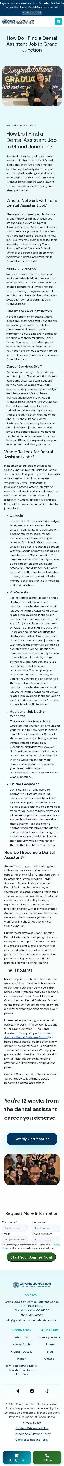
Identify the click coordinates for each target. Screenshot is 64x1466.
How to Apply (21, 1344)
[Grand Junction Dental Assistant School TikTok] (47, 1390)
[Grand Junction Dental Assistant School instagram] (17, 1390)
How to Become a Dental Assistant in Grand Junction (21, 1370)
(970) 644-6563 (32, 1315)
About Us (21, 1337)
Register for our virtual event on (32, 5)
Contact (50, 1358)
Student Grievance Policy (32, 1428)
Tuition (21, 1358)
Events (50, 1344)
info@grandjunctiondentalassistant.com (32, 1320)
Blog (50, 1351)
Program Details (21, 1351)
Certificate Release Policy (32, 1439)
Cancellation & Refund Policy (32, 1434)
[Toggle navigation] (58, 21)
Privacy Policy (32, 1422)
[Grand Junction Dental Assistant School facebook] (32, 1390)
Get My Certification (32, 1139)
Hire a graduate (49, 1337)
